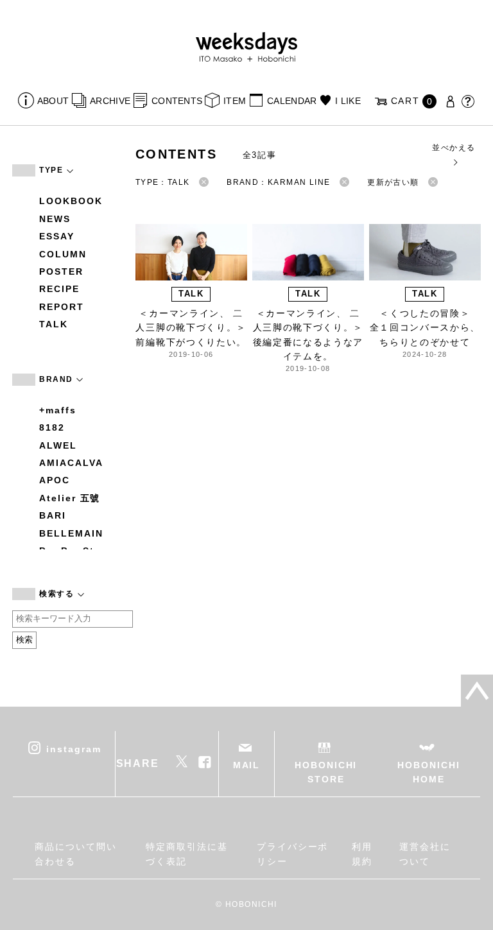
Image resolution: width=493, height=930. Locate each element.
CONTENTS (176, 101)
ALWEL (58, 445)
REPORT (61, 307)
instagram (73, 748)
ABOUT (53, 101)
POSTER (61, 271)
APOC (54, 480)
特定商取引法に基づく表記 (186, 853)
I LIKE (348, 101)
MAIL (247, 765)
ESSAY (56, 236)
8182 (52, 427)
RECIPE (59, 289)
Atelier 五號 (69, 498)
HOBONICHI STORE (326, 772)
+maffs (57, 410)
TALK (53, 324)
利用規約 (362, 853)
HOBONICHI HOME (428, 772)
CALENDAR (291, 101)
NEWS (55, 219)
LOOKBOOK (70, 201)
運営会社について (425, 853)
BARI (52, 515)
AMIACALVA (71, 463)
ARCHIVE (110, 101)
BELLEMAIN (71, 533)
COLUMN (63, 254)
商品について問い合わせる (75, 853)
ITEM (234, 101)
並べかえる (453, 147)
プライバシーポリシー (292, 853)
